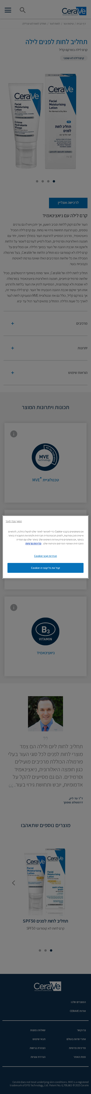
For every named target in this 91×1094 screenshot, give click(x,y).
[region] (45, 547)
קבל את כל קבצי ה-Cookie (45, 568)
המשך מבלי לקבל (14, 521)
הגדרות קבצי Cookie (45, 556)
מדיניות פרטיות (33, 543)
